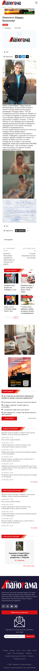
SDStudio (33, 667)
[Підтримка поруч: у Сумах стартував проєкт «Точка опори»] (28, 278)
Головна (5, 650)
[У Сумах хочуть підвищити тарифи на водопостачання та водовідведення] (28, 300)
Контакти (31, 656)
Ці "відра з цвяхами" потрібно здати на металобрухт (15, 406)
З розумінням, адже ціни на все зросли (16, 409)
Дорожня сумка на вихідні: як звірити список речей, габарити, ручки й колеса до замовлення (18, 433)
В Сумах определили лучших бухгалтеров (29, 256)
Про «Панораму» (18, 653)
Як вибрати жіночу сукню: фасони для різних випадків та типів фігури (19, 475)
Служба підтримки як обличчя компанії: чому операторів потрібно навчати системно (16, 446)
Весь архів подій (28, 566)
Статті (18, 650)
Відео (29, 650)
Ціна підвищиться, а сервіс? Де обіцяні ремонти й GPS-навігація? (19, 413)
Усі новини (34, 482)
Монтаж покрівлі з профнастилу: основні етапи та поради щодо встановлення (18, 460)
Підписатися (30, 636)
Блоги (34, 650)
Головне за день (27, 296)
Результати (32, 418)
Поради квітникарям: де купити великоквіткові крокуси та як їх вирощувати (19, 453)
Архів (9, 653)
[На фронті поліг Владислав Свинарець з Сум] (11, 278)
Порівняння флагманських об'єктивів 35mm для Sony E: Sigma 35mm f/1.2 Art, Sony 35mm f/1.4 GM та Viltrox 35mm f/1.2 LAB (19, 467)
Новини (5, 24)
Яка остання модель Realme (11, 439)
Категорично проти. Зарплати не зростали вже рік (19, 402)
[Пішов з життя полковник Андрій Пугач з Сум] (11, 300)
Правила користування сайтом (15, 656)
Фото (24, 650)
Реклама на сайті (19, 659)
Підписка (29, 653)
